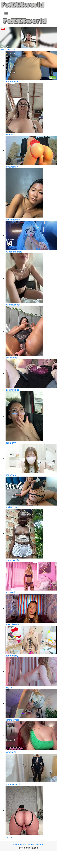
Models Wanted (36, 844)
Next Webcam (8, 49)
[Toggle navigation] (6, 13)
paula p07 (11, 442)
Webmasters (19, 844)
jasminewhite (12, 389)
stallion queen (13, 507)
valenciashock (13, 304)
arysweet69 (12, 166)
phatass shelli (13, 784)
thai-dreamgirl (13, 219)
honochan (11, 475)
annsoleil (10, 592)
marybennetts (13, 81)
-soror (9, 837)
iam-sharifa (11, 357)
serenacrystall (13, 719)
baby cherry (12, 655)
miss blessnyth (13, 624)
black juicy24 (13, 560)
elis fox (9, 687)
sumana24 (11, 752)
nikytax (9, 134)
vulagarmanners (14, 251)
